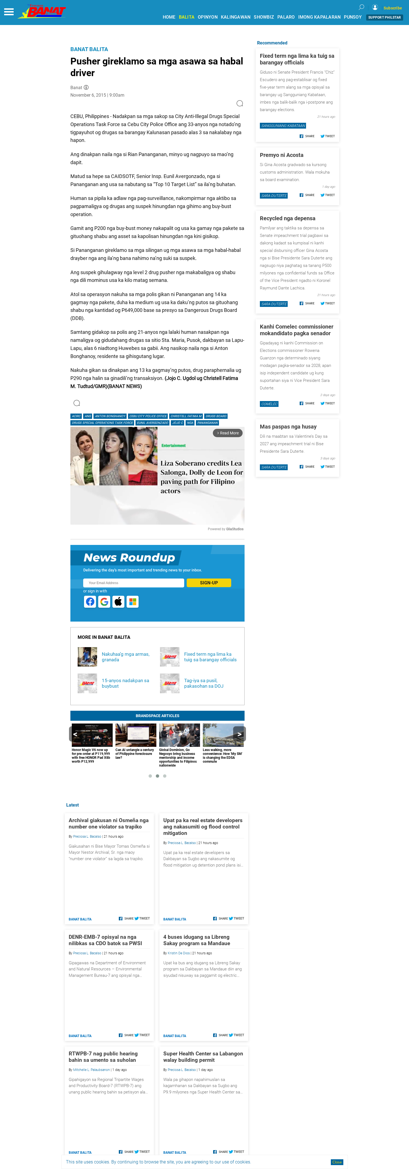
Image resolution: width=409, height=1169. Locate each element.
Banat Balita (89, 49)
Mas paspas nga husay (288, 426)
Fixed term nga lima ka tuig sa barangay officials (297, 59)
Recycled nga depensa (288, 218)
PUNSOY (353, 17)
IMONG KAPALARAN (319, 17)
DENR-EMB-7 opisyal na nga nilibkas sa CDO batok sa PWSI (105, 940)
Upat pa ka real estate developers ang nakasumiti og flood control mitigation (203, 826)
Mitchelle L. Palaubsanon (91, 1070)
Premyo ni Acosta (282, 155)
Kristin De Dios (179, 953)
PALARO (286, 17)
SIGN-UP (209, 582)
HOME (169, 17)
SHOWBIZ (264, 17)
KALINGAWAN (236, 17)
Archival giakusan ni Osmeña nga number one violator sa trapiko (109, 823)
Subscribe (393, 8)
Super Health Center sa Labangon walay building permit (203, 1056)
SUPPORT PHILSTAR (384, 17)
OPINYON (208, 17)
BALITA (187, 17)
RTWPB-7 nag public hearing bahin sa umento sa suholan (103, 1056)
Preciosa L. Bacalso (87, 836)
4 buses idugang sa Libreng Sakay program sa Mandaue (196, 940)
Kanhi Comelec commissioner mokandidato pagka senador (296, 330)
